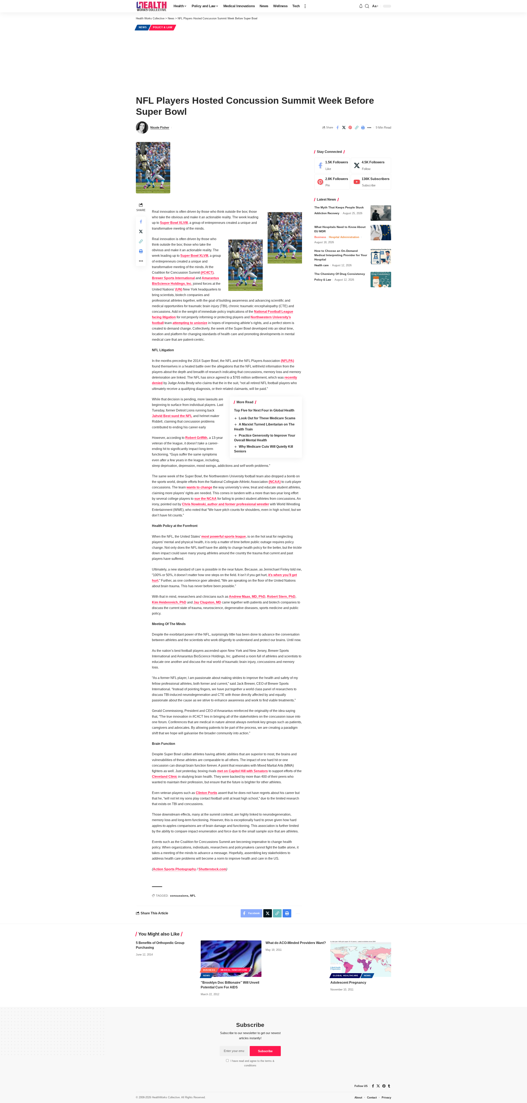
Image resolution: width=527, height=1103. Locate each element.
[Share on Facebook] (337, 127)
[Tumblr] (389, 1086)
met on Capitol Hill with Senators (242, 771)
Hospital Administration (344, 237)
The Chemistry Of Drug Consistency (339, 273)
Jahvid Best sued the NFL (172, 416)
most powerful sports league (223, 536)
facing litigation (164, 317)
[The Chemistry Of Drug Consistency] (381, 279)
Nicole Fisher (159, 127)
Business (320, 237)
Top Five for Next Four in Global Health (264, 410)
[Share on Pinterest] (350, 127)
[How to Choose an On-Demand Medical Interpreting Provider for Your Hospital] (381, 256)
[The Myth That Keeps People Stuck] (381, 213)
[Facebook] (332, 165)
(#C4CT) (207, 272)
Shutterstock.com (212, 869)
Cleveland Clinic (164, 776)
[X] (371, 165)
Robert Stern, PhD (281, 596)
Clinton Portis (206, 793)
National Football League (273, 311)
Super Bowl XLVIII (174, 222)
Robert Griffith (196, 437)
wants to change (199, 487)
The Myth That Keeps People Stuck (339, 207)
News (143, 27)
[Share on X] (344, 127)
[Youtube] (371, 182)
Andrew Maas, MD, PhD (247, 596)
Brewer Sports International (173, 278)
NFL (193, 895)
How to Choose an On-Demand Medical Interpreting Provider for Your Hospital (340, 255)
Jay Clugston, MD (207, 602)
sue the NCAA (205, 498)
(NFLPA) (287, 361)
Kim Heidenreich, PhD (169, 602)
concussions (179, 895)
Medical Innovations (234, 970)
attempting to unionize (190, 323)
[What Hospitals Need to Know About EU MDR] (381, 232)
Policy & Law (162, 27)
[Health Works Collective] (151, 6)
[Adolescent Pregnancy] (360, 958)
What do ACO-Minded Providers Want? (296, 943)
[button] (305, 6)
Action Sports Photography (174, 869)
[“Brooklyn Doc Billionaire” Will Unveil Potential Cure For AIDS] (231, 958)
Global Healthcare (345, 975)
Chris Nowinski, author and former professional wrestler (225, 504)
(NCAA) (275, 482)
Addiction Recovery (326, 213)
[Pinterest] (332, 182)
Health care (321, 265)
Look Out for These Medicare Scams (267, 418)
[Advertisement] (263, 62)
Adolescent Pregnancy (348, 982)
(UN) (178, 289)
